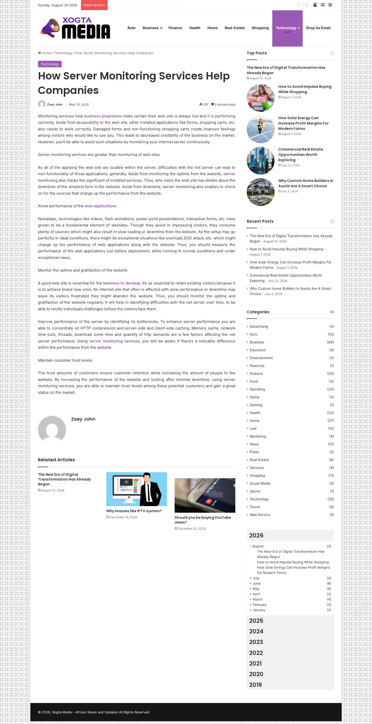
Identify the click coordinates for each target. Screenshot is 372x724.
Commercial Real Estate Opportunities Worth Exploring (300, 154)
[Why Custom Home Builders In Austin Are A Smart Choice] (261, 192)
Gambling (257, 389)
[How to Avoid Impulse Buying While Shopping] (261, 98)
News (254, 444)
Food (254, 381)
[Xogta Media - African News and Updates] (81, 27)
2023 (256, 642)
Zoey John (54, 104)
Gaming (256, 405)
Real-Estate (235, 28)
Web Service (260, 515)
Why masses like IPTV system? (134, 510)
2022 (256, 653)
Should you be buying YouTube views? (203, 520)
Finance (175, 28)
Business (151, 28)
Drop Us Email (318, 28)
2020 (256, 674)
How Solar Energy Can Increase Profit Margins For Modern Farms (303, 123)
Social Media (260, 483)
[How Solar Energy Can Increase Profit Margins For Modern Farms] (261, 129)
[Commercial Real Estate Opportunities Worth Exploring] (261, 161)
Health (194, 28)
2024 (256, 631)
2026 (256, 535)
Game (254, 397)
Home (213, 28)
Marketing (258, 436)
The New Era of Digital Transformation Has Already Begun (64, 479)
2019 (255, 685)
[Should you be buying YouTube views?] (205, 492)
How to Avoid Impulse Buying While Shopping (305, 89)
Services (257, 468)
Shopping (260, 28)
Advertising (259, 326)
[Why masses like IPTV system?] (136, 489)
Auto (131, 28)
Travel (255, 507)
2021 (255, 663)
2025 (256, 621)
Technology (286, 28)
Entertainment (261, 358)
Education (258, 350)
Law (253, 428)
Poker (254, 452)
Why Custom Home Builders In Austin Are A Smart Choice (305, 183)
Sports (255, 491)
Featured (257, 366)
